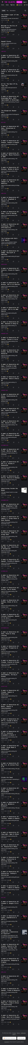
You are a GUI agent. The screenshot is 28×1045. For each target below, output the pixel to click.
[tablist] (8, 10)
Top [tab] (7, 10)
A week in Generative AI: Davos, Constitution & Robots (10, 396)
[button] (2, 4)
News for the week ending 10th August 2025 (9, 737)
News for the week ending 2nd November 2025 (9, 563)
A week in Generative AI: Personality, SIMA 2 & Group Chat (10, 532)
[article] (14, 18)
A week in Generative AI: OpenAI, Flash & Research (10, 989)
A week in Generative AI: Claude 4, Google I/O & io (10, 903)
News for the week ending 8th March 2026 (9, 313)
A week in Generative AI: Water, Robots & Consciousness (10, 706)
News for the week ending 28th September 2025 (9, 638)
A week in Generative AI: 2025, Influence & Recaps (10, 434)
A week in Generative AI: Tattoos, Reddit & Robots (10, 817)
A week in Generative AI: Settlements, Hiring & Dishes (10, 674)
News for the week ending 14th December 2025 (9, 467)
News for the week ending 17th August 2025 (9, 723)
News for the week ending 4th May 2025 (10, 964)
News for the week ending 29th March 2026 (9, 274)
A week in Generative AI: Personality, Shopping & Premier (10, 960)
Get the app (21, 1038)
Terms (18, 1033)
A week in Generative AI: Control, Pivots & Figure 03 (10, 270)
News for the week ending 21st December (9, 453)
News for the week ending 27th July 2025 (10, 769)
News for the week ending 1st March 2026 (9, 326)
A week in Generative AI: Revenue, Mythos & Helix (10, 168)
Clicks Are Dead (7, 777)
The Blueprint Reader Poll (9, 111)
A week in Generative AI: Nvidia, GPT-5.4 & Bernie (10, 283)
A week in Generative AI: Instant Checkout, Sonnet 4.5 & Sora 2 (10, 616)
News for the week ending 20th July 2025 (10, 794)
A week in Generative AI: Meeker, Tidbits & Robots (10, 886)
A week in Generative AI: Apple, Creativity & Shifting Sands (10, 859)
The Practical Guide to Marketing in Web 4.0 (10, 780)
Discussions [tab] (12, 10)
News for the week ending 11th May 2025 (9, 950)
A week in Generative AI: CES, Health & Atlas (10, 422)
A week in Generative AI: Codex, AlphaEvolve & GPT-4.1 (10, 917)
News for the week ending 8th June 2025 (10, 877)
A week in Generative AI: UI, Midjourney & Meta (10, 845)
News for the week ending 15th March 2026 (9, 299)
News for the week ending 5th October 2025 (9, 620)
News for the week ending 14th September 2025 (9, 664)
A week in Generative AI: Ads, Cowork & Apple (10, 409)
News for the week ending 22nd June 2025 (9, 849)
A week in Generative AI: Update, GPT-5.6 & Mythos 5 (10, 57)
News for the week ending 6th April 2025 (10, 1019)
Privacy (14, 1033)
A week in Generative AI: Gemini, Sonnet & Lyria (10, 338)
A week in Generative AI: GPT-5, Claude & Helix (10, 719)
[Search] (25, 10)
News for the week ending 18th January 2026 (9, 412)
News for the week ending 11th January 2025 (9, 425)
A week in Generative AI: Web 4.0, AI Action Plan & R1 (10, 765)
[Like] (2, 22)
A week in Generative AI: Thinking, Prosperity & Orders (10, 648)
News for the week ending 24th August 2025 (9, 710)
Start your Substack (10, 1038)
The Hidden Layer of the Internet (10, 15)
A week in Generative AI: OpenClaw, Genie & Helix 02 (10, 378)
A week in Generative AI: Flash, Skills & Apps (10, 450)
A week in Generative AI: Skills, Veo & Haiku (10, 588)
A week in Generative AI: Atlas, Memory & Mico (10, 576)
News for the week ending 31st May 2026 (9, 132)
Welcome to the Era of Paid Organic (9, 26)
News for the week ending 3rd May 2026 (10, 186)
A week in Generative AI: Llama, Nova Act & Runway (10, 1016)
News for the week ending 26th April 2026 (9, 203)
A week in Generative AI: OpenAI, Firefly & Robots (10, 560)
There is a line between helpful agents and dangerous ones (9, 242)
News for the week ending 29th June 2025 (9, 836)
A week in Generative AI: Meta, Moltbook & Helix (10, 296)
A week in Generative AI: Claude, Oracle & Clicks (10, 661)
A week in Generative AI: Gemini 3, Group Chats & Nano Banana (10, 518)
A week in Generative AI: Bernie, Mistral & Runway (10, 477)
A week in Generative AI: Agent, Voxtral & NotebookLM (10, 789)
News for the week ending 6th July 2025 (10, 821)
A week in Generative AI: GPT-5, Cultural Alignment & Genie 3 (10, 733)
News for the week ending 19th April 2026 (9, 216)
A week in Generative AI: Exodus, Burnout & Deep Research (10, 351)
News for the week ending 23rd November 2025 (9, 522)
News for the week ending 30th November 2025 (9, 508)
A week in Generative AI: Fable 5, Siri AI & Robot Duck (10, 71)
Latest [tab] (3, 10)
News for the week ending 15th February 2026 (9, 356)
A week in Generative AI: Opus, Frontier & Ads (10, 365)
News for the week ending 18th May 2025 (9, 922)
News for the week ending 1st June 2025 (10, 890)
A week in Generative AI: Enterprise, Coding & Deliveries (10, 873)
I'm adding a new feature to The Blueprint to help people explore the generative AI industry (9, 936)
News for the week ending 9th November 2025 (9, 551)
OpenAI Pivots (6, 41)
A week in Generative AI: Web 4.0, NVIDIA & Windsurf (10, 804)
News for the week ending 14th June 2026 (9, 75)
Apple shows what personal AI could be (9, 88)
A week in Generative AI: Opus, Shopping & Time (10, 505)
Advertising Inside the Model (9, 489)
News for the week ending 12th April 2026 (9, 230)
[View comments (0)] (7, 22)
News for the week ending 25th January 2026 (9, 400)
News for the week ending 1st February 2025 (9, 382)
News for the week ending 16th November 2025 (9, 537)
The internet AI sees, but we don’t (9, 18)
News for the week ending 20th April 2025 (9, 993)
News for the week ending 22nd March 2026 (9, 287)
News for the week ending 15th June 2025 (9, 863)
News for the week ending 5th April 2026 (10, 257)
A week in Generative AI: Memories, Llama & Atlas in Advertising (10, 1002)
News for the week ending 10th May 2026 (9, 171)
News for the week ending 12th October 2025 (9, 606)
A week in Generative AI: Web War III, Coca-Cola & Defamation (10, 547)
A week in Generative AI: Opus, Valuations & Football (10, 128)
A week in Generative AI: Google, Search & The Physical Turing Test (10, 946)
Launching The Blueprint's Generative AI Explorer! (9, 931)
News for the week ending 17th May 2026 (9, 159)
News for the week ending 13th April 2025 (9, 1007)
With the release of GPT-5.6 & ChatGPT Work (8, 44)
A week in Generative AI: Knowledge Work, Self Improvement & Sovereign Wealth (10, 98)
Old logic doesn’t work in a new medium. (9, 492)
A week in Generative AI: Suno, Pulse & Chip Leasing (10, 633)
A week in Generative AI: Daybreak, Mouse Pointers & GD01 (10, 154)
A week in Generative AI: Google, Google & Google (10, 141)
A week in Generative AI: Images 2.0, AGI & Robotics (10, 181)
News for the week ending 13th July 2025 (10, 808)
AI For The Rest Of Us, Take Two (9, 84)
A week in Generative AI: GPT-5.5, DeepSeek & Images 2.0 (10, 199)
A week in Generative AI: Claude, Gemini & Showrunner (10, 692)
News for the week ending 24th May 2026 (9, 145)
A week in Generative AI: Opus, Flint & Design (10, 212)
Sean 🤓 (7, 20)
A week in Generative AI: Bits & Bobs (10, 977)
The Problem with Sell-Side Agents (9, 239)
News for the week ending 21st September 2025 (9, 652)
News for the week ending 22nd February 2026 (9, 342)
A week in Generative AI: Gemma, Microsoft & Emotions (10, 252)
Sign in (25, 2)
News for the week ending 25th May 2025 (9, 907)
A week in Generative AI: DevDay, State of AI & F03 (10, 601)
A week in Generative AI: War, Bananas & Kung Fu (10, 322)
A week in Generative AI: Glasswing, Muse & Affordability (10, 225)
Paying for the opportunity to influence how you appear (8, 30)
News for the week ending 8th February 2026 (9, 368)
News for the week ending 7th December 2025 (9, 480)
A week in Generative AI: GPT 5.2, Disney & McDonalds (10, 463)
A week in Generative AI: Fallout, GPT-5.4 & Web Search (10, 309)
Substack (6, 1042)
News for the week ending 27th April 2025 (9, 980)
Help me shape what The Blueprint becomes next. (10, 115)
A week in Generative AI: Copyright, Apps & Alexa (10, 833)
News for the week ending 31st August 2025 (9, 696)
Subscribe (19, 2)
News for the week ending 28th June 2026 (9, 61)
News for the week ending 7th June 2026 (10, 102)
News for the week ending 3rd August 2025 (9, 751)
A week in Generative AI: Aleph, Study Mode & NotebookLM (10, 747)
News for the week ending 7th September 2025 (9, 679)
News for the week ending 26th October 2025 (9, 579)
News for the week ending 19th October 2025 (9, 592)
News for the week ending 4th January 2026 (9, 437)
